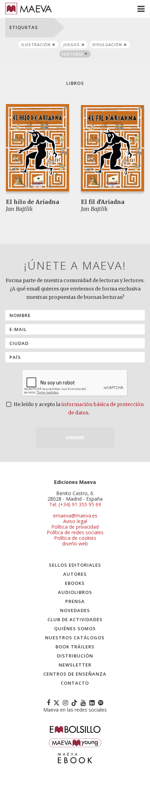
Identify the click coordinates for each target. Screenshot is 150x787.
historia (72, 54)
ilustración (36, 44)
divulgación (107, 44)
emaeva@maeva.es (75, 515)
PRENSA (75, 601)
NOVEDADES (75, 610)
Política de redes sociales (75, 532)
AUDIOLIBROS (75, 592)
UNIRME (75, 437)
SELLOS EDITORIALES (75, 565)
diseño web (75, 543)
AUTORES (75, 574)
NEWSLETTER (75, 665)
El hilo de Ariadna (32, 201)
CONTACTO (75, 683)
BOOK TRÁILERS (75, 646)
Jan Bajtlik (19, 208)
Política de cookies (75, 538)
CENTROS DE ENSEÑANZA (74, 674)
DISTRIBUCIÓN (75, 656)
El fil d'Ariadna (103, 201)
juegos (71, 44)
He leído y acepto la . (78, 408)
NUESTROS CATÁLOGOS (75, 637)
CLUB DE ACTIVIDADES (75, 619)
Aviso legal (75, 521)
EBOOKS (75, 583)
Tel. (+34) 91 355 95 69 (75, 504)
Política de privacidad (75, 526)
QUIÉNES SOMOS (75, 628)
